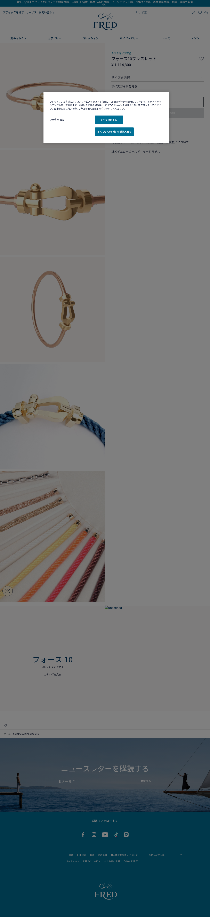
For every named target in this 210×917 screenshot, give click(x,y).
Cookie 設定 (57, 119)
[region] (106, 117)
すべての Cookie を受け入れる (114, 131)
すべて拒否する (109, 119)
